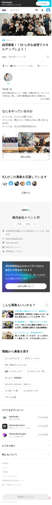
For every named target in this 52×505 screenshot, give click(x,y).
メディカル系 (10, 397)
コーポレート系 (11, 390)
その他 (19, 224)
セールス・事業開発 (13, 377)
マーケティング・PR (35, 371)
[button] (27, 410)
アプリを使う (43, 3)
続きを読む (26, 156)
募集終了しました (26, 496)
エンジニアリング (12, 358)
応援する (26, 192)
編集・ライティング (13, 371)
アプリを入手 (43, 417)
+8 (34, 224)
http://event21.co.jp (14, 238)
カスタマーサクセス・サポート (18, 384)
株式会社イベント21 (26, 217)
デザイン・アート (32, 358)
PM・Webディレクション (16, 365)
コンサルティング (30, 390)
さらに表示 (45, 98)
